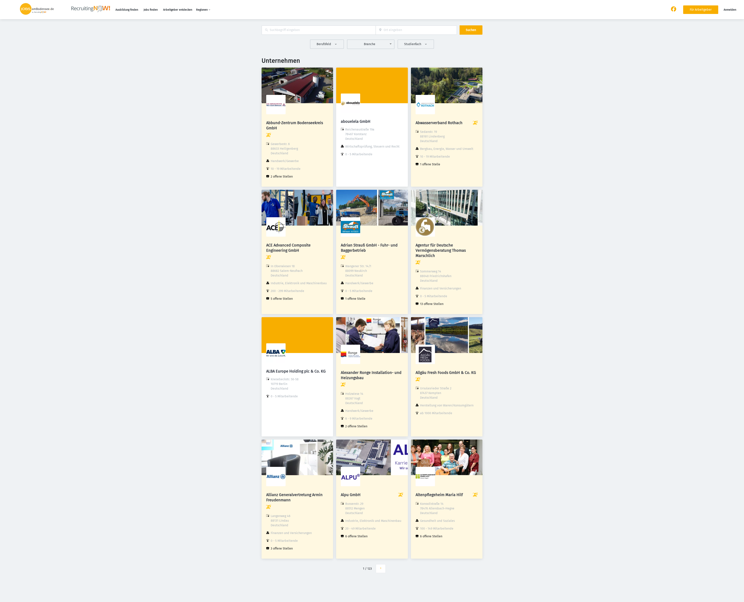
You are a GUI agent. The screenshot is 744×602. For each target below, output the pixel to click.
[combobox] (319, 30)
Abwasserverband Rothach (439, 122)
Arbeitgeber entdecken (177, 9)
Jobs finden (151, 9)
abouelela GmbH (355, 121)
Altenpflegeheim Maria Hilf (439, 494)
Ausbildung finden (126, 9)
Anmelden (730, 9)
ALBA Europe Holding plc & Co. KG (296, 371)
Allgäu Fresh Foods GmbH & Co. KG (446, 372)
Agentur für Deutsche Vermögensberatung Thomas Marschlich (441, 250)
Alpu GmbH (351, 494)
